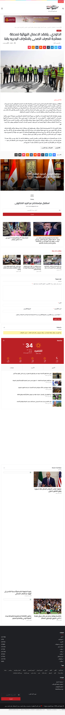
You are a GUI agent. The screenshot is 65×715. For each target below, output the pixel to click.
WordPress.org (59, 689)
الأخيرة (32, 367)
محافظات (53, 27)
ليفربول (50, 673)
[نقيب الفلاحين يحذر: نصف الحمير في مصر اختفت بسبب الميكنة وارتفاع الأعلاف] (57, 404)
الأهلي (55, 670)
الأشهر (53, 367)
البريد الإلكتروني (57, 308)
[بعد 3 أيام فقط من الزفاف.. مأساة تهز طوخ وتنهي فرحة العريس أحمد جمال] (52, 260)
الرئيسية (58, 27)
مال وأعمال (60, 656)
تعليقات (12, 367)
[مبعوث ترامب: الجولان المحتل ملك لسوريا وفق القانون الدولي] (47, 479)
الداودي (57, 147)
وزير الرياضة (26, 673)
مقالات (61, 661)
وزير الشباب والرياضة (17, 673)
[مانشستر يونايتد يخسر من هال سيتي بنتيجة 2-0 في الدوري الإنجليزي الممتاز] (47, 606)
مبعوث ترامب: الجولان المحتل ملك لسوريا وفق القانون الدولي (48, 490)
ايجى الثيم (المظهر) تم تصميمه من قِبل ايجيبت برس (29, 706)
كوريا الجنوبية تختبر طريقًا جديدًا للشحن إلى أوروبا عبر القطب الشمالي (17, 592)
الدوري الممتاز (39, 670)
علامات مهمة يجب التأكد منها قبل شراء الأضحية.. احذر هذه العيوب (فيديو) (34, 387)
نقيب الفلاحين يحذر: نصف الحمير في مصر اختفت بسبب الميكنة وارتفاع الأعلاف (34, 401)
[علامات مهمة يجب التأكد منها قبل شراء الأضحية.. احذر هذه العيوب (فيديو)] (57, 390)
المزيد (61, 641)
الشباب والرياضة (17, 670)
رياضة (61, 651)
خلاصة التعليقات (59, 686)
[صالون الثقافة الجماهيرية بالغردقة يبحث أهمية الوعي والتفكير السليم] (17, 606)
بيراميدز (10, 670)
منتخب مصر (33, 673)
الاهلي (51, 670)
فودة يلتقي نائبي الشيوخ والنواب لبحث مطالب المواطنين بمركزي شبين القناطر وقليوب (12, 267)
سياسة (61, 654)
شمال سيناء (60, 673)
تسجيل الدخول (59, 681)
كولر (55, 673)
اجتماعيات (60, 639)
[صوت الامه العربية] (32, 18)
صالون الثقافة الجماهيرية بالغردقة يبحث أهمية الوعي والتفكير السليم (18, 617)
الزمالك (24, 670)
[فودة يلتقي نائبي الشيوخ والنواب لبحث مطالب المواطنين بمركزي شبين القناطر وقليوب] (12, 260)
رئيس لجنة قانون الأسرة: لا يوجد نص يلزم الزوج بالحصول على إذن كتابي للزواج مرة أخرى (32, 373)
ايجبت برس (7, 706)
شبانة (5, 670)
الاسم (59, 302)
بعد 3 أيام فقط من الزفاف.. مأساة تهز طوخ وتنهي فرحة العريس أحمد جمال (53, 267)
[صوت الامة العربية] (52, 8)
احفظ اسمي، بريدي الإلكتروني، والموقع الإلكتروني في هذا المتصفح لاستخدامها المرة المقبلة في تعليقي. (38, 314)
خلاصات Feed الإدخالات (57, 684)
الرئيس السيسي (31, 670)
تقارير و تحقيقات (59, 644)
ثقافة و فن (60, 646)
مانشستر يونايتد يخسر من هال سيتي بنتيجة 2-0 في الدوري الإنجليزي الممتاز (47, 617)
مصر (39, 673)
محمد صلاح (44, 673)
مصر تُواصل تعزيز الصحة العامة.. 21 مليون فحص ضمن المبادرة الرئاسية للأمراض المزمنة (32, 380)
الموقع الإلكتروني (27, 308)
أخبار (62, 637)
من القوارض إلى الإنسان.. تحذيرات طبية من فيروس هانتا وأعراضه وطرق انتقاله (34, 394)
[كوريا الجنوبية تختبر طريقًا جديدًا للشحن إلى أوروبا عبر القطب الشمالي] (17, 531)
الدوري (46, 670)
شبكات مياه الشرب (46, 147)
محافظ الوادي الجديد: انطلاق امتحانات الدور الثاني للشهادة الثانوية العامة (46, 177)
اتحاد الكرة (61, 670)
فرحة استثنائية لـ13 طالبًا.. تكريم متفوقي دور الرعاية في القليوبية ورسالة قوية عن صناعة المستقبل (32, 267)
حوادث (61, 649)
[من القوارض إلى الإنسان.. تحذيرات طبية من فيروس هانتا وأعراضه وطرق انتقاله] (57, 397)
